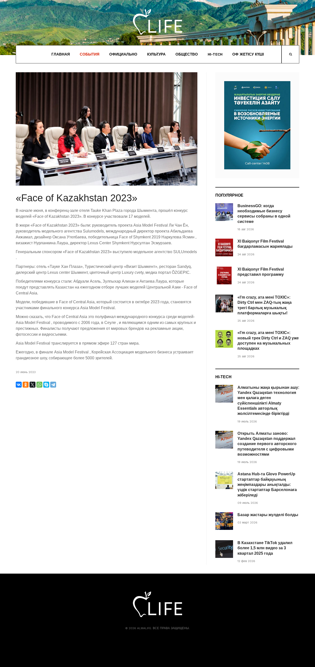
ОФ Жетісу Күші (248, 54)
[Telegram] (53, 385)
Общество (186, 54)
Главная (60, 54)
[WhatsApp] (39, 385)
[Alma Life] (157, 22)
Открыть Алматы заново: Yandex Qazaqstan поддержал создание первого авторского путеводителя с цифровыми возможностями (267, 443)
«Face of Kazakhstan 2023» (76, 197)
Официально (123, 54)
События (89, 54)
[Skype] (46, 385)
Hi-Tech (215, 54)
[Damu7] (257, 125)
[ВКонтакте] (19, 385)
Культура (156, 54)
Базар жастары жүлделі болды (267, 515)
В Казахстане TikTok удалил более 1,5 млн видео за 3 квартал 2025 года (264, 548)
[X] (32, 385)
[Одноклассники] (26, 385)
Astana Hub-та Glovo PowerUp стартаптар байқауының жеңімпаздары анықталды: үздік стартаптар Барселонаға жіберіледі (267, 484)
